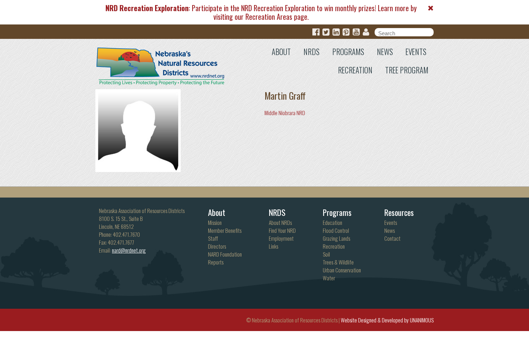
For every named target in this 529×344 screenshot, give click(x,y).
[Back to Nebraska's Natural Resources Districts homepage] (160, 65)
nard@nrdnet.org (129, 250)
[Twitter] (326, 32)
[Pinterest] (346, 32)
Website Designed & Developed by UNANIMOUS (387, 320)
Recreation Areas (268, 16)
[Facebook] (316, 32)
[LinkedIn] (336, 32)
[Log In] (366, 32)
